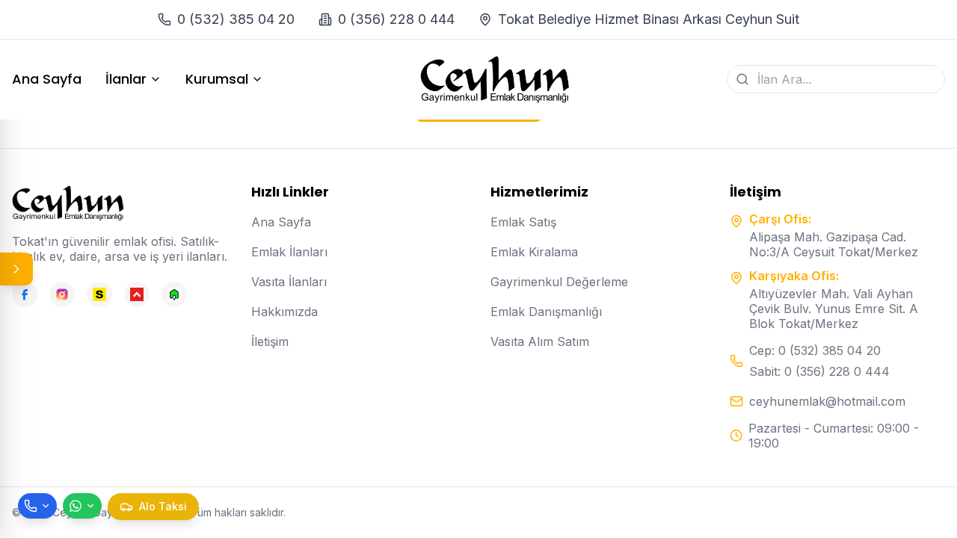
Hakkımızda (284, 311)
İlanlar (126, 79)
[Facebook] (24, 294)
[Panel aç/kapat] (16, 269)
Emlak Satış (523, 221)
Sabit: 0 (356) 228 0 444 (819, 371)
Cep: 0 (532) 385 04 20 (815, 350)
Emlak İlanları (289, 251)
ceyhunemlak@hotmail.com (827, 401)
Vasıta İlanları (289, 281)
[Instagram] (62, 294)
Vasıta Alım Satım (539, 341)
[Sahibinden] (99, 294)
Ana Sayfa (46, 79)
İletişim (270, 341)
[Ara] (742, 79)
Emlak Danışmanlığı (546, 311)
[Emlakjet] (174, 294)
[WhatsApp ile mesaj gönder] (82, 506)
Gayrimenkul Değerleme (559, 281)
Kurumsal (216, 79)
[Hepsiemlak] (137, 294)
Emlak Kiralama (534, 251)
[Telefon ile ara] (37, 506)
